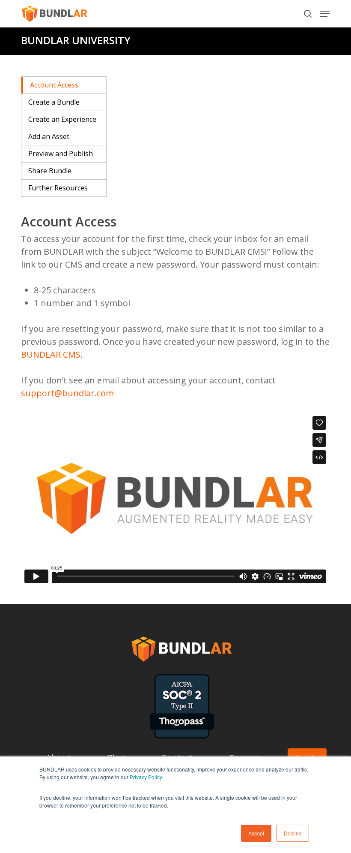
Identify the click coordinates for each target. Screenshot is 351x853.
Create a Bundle (54, 102)
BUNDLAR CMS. (52, 354)
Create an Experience (62, 119)
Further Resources (58, 188)
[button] (325, 13)
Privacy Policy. (146, 777)
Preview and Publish (60, 153)
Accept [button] (256, 833)
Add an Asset (48, 136)
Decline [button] (293, 833)
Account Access (54, 85)
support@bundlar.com (67, 393)
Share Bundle (49, 170)
